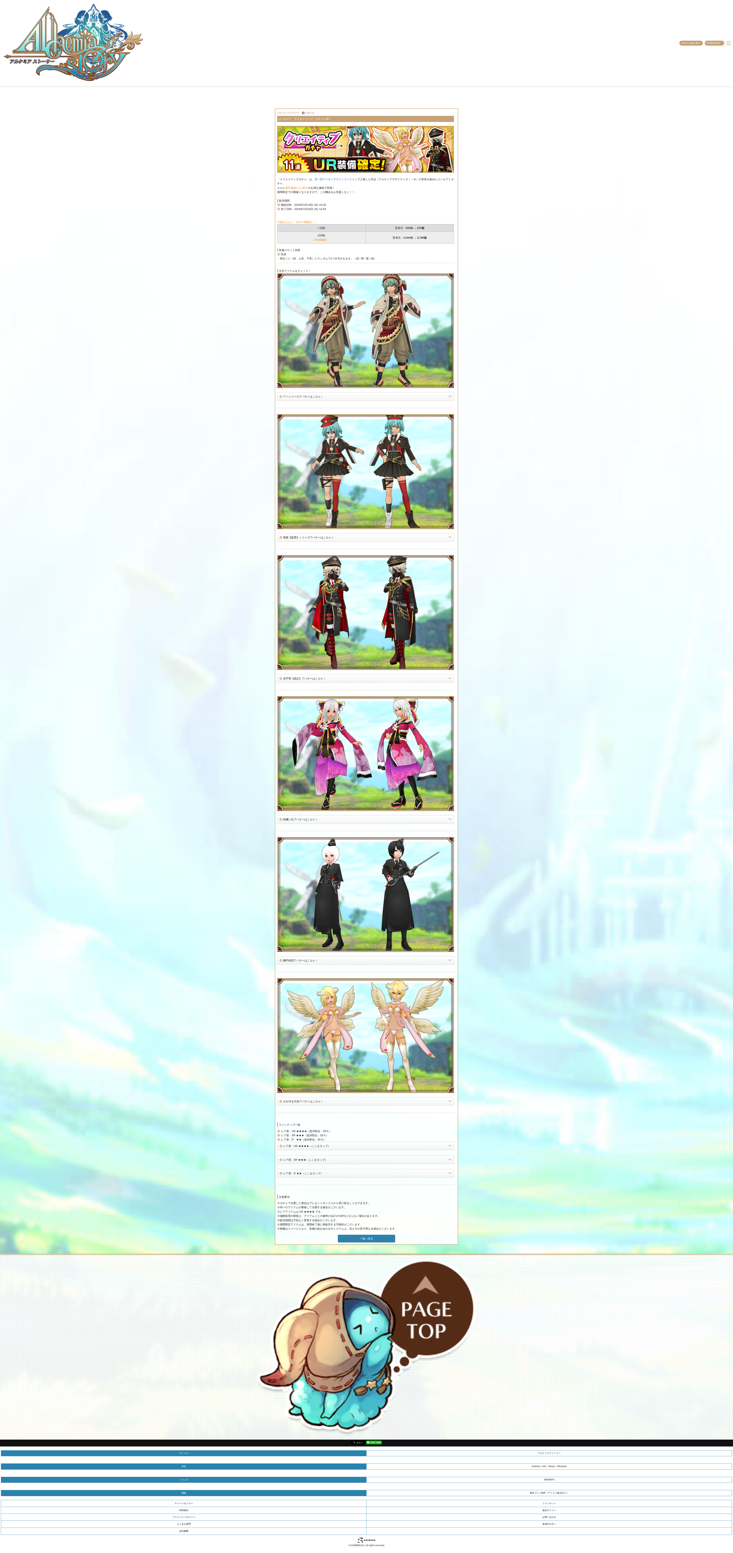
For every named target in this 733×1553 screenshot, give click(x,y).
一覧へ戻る (366, 1238)
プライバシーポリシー (183, 1517)
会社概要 (183, 1531)
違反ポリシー (549, 1510)
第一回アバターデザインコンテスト (336, 179)
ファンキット (549, 1503)
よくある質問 (184, 1524)
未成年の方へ (549, 1524)
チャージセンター (691, 43)
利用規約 (183, 1510)
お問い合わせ (549, 1517)
